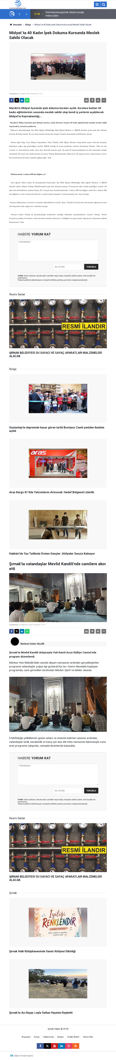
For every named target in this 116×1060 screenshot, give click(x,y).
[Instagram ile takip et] (68, 1046)
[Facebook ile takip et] (40, 1046)
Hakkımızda (48, 1037)
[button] (92, 100)
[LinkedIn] (22, 100)
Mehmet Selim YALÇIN (32, 643)
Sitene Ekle (88, 1037)
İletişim (60, 1037)
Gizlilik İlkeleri (73, 1037)
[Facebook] (11, 100)
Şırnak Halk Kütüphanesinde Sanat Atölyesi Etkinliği (62, 14)
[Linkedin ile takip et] (61, 1046)
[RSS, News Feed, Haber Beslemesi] (75, 1046)
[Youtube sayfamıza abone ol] (54, 1046)
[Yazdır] (86, 100)
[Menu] (97, 4)
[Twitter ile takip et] (47, 1046)
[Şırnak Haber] (17, 4)
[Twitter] (16, 100)
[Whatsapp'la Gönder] (27, 100)
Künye (37, 1037)
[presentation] (19, 14)
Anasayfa (17, 25)
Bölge (28, 25)
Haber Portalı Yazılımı (23, 1056)
